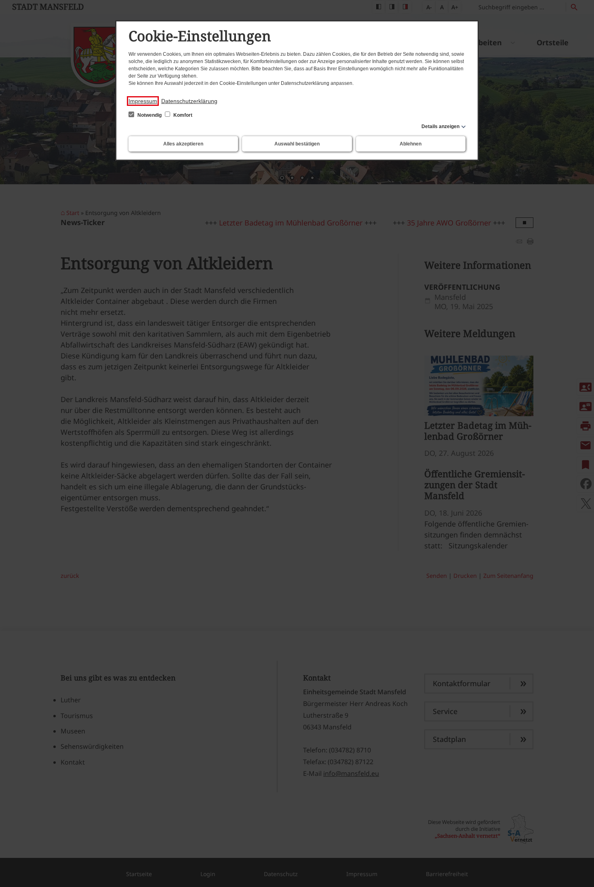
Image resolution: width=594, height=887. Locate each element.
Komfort (182, 115)
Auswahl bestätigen (297, 144)
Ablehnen (410, 144)
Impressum (142, 101)
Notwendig (149, 115)
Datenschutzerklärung (189, 101)
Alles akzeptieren (183, 144)
